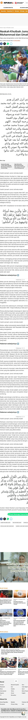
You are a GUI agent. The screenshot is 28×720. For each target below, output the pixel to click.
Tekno (12, 691)
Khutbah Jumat (10, 27)
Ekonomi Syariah (15, 684)
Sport (23, 688)
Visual (12, 693)
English (23, 693)
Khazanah (2, 686)
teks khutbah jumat (17, 522)
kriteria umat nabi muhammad (7, 526)
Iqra (5, 27)
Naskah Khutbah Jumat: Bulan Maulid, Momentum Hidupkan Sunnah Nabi (6, 166)
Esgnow (2, 693)
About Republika (4, 702)
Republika (3, 11)
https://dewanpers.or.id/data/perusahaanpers (12, 712)
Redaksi (13, 702)
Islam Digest (25, 686)
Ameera (2, 684)
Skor (23, 684)
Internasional (3, 691)
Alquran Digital (8, 7)
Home (1, 27)
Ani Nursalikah (16, 40)
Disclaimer (2, 704)
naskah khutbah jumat (5, 522)
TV (0, 695)
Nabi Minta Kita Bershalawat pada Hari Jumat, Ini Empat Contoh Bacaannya (19, 166)
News (1, 688)
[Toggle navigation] (1, 2)
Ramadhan (13, 695)
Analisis (13, 688)
